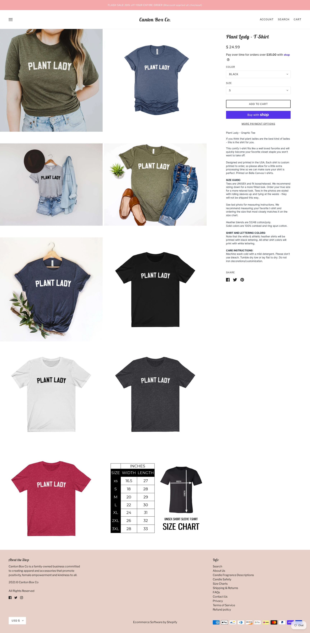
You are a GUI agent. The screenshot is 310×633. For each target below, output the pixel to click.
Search (283, 19)
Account (267, 19)
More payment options (258, 123)
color (230, 66)
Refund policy (222, 609)
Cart (297, 19)
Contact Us (220, 596)
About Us (219, 570)
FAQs (216, 592)
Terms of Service (224, 605)
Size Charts (220, 583)
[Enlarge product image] (51, 80)
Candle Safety (222, 579)
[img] (10, 597)
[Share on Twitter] (235, 279)
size (229, 83)
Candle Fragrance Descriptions (233, 575)
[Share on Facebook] (228, 279)
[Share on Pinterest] (242, 279)
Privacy (218, 601)
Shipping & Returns (225, 588)
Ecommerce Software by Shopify (155, 622)
